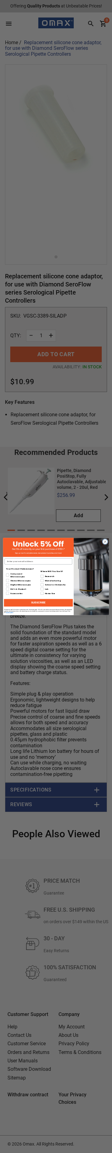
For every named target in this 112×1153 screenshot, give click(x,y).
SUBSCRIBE (38, 603)
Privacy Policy (9, 612)
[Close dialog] (105, 541)
